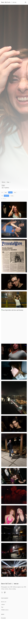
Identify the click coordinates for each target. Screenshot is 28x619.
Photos (3, 182)
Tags (8, 182)
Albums (3, 604)
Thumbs (12, 195)
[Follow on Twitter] (2, 593)
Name (6, 192)
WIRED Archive (4, 610)
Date (15, 192)
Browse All (3, 601)
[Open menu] (25, 2)
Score (10, 192)
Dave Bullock (8, 2)
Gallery (6, 195)
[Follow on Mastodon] (5, 593)
